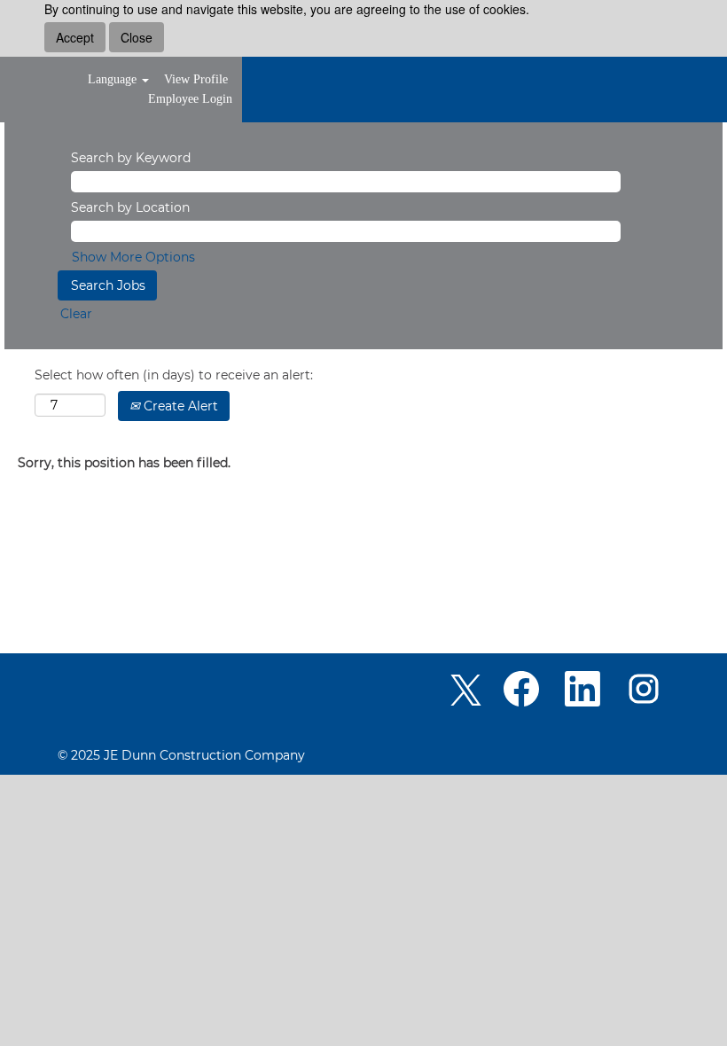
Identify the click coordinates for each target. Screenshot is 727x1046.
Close (136, 37)
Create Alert (179, 406)
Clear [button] (76, 314)
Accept (75, 37)
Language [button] (114, 79)
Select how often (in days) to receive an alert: (174, 375)
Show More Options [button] (133, 257)
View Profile (196, 79)
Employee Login (190, 98)
